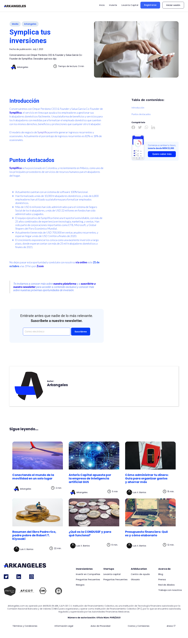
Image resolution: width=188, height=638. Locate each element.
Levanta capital (111, 574)
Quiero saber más (162, 154)
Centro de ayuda (140, 574)
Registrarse (150, 5)
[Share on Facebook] (133, 127)
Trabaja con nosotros (170, 590)
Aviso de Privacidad (100, 626)
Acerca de (164, 569)
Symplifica (43, 132)
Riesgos (80, 585)
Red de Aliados (166, 585)
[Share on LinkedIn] (153, 127)
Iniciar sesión (173, 5)
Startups (108, 569)
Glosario (135, 579)
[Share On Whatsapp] (146, 127)
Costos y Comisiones (138, 626)
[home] (15, 5)
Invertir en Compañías (88, 574)
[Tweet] (140, 127)
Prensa (162, 579)
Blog (160, 574)
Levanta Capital (129, 5)
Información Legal (64, 626)
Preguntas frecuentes (88, 579)
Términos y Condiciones (24, 626)
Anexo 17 (171, 626)
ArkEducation (139, 569)
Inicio (102, 5)
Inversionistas (84, 569)
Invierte (113, 5)
